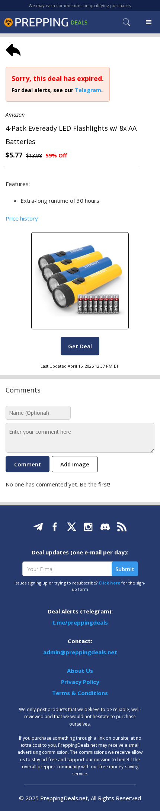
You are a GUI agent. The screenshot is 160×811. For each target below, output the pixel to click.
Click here (109, 583)
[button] (149, 22)
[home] (45, 22)
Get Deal (80, 346)
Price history (22, 218)
